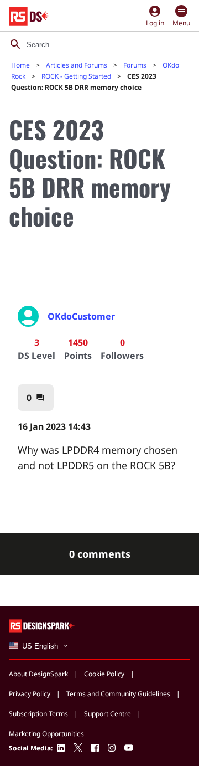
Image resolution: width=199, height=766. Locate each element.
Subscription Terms (38, 713)
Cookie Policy (104, 673)
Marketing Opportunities (46, 733)
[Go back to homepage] (31, 16)
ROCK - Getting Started (76, 76)
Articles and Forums (76, 65)
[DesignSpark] (42, 625)
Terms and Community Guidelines (118, 693)
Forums (134, 65)
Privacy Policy (29, 693)
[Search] (15, 44)
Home (20, 65)
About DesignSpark (38, 673)
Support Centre (107, 713)
